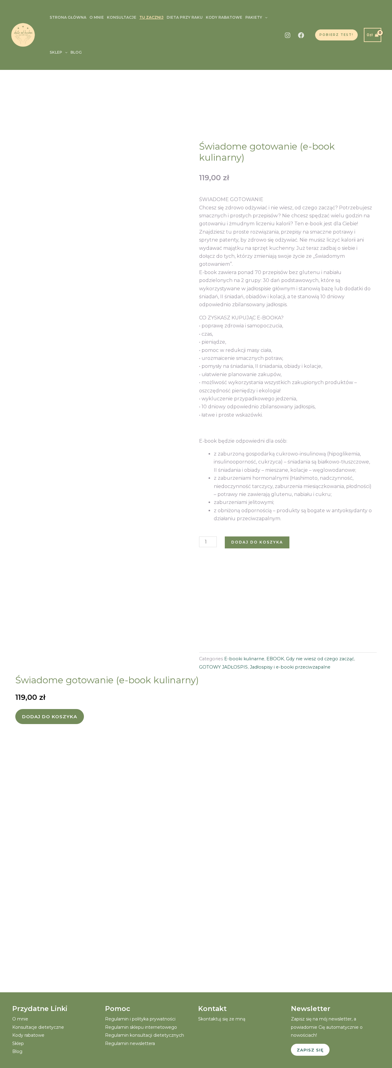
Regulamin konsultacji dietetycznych (144, 1035)
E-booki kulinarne (244, 659)
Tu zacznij (151, 17)
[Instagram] (288, 35)
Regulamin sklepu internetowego (141, 1027)
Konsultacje (121, 17)
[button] (264, 17)
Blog (76, 52)
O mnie (96, 17)
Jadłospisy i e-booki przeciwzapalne (290, 667)
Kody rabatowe (224, 17)
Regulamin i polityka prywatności (140, 1019)
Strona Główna (68, 17)
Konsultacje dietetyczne (38, 1027)
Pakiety (253, 17)
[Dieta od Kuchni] (23, 34)
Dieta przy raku (185, 17)
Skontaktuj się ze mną (221, 1019)
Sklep (56, 52)
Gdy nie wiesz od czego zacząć (320, 659)
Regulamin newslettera (130, 1043)
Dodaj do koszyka (257, 542)
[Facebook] (301, 35)
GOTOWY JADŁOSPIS (223, 667)
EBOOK (275, 659)
